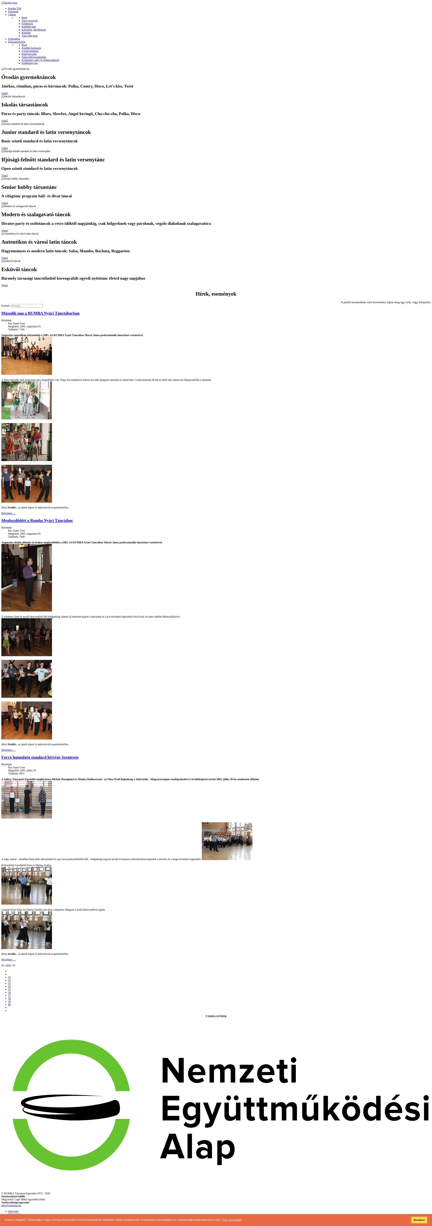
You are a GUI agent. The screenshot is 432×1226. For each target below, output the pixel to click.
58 (9, 998)
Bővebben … (8, 513)
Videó (4, 93)
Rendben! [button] (419, 1220)
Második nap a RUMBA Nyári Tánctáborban (40, 313)
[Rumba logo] (9, 2)
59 (9, 1001)
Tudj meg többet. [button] (232, 1219)
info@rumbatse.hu (11, 1205)
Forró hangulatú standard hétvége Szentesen (39, 757)
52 (9, 980)
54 (9, 986)
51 (9, 977)
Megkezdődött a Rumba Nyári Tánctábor (37, 520)
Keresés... (6, 305)
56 (9, 992)
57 (9, 995)
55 (9, 989)
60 (9, 1004)
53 (9, 983)
